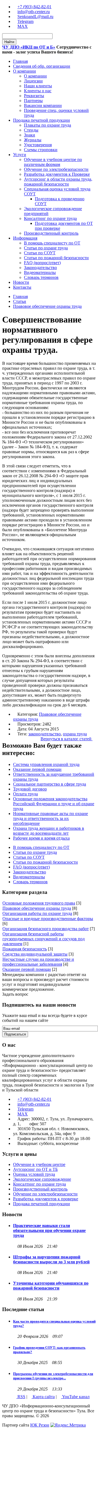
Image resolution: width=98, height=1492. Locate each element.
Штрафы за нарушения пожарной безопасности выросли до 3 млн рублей (51, 1259)
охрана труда (75, 734)
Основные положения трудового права (38, 903)
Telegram (25, 21)
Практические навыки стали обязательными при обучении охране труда (49, 1230)
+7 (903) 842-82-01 (34, 6)
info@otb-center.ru (33, 11)
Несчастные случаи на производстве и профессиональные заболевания (38, 961)
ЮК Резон (39, 1425)
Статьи (19, 301)
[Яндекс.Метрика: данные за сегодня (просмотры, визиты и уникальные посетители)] (68, 1425)
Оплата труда (25, 794)
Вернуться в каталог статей (67, 738)
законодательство (44, 734)
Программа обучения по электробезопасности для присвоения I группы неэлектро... (53, 1376)
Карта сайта (43, 1396)
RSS (20, 1396)
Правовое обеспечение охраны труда (47, 306)
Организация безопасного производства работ (45, 928)
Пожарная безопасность (24, 949)
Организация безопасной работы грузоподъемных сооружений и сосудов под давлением (43, 939)
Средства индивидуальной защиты (35, 954)
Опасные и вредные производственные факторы (47, 918)
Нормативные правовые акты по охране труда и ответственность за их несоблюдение (50, 818)
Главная (20, 296)
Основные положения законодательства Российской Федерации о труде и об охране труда (53, 803)
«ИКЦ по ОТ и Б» (28, 47)
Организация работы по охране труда (37, 913)
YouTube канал (75, 1396)
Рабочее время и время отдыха (41, 838)
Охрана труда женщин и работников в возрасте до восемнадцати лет (48, 830)
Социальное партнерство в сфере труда (49, 784)
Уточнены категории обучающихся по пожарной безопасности (50, 1285)
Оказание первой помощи (37, 769)
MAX (22, 26)
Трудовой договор (30, 789)
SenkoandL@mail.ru (35, 16)
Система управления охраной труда (46, 764)
